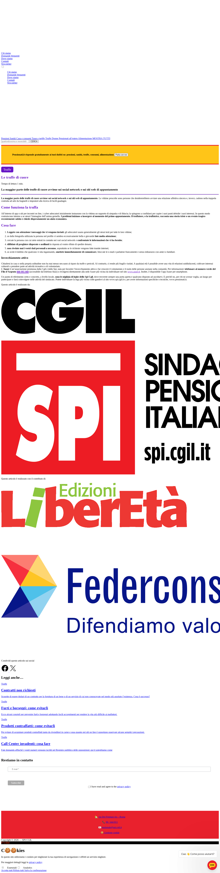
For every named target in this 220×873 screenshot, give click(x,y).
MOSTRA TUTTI (101, 138)
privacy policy (124, 786)
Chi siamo (6, 53)
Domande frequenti (10, 56)
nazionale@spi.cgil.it (112, 827)
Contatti (5, 61)
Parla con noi (121, 155)
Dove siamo (7, 58)
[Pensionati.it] (110, 50)
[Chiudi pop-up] (214, 847)
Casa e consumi (24, 138)
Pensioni (5, 138)
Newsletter (6, 64)
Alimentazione (85, 138)
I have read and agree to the (111, 786)
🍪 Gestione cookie (110, 832)
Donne (55, 138)
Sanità (13, 138)
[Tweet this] (13, 671)
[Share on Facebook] (5, 671)
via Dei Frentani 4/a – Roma (111, 817)
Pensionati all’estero (68, 138)
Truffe (48, 138)
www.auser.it (134, 271)
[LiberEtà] (94, 527)
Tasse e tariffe (38, 138)
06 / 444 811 (112, 822)
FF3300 (5, 842)
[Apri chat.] (212, 865)
